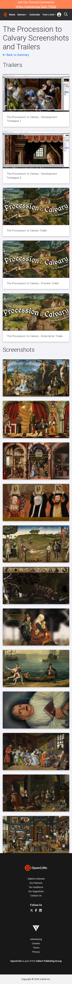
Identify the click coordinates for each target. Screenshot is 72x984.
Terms (36, 947)
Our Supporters (36, 891)
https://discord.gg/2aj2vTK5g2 (36, 6)
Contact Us (36, 895)
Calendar (34, 14)
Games (21, 14)
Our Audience (36, 887)
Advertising (36, 939)
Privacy (36, 951)
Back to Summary (17, 55)
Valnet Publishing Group (49, 961)
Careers (36, 943)
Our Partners (36, 883)
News (12, 14)
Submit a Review (36, 878)
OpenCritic (16, 961)
